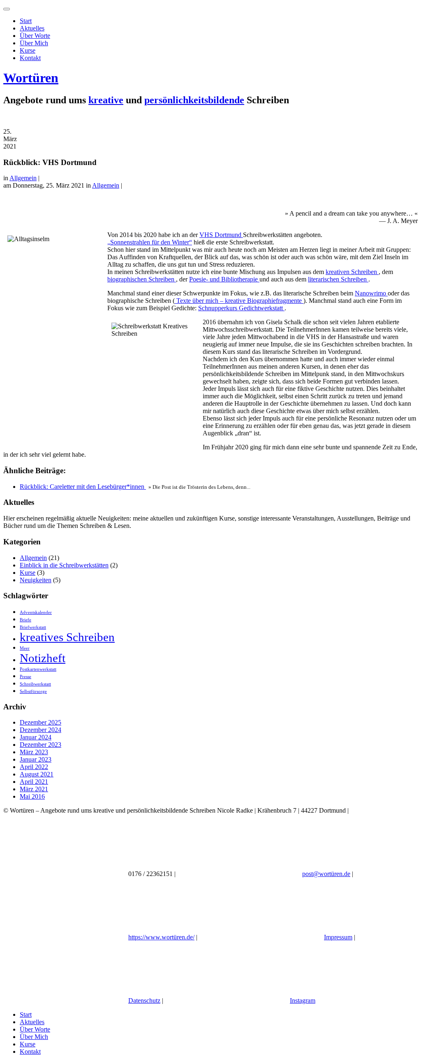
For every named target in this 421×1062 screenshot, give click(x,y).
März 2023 (34, 751)
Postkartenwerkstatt (38, 669)
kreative (105, 100)
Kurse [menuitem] (27, 1044)
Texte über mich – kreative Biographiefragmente (239, 300)
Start (26, 20)
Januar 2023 (35, 759)
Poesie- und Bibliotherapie (224, 279)
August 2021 (36, 774)
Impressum (338, 937)
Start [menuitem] (26, 1014)
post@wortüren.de (326, 873)
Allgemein (23, 177)
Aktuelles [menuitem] (32, 1021)
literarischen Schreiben (338, 279)
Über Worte (35, 35)
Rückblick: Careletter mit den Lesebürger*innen (83, 486)
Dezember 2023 (40, 744)
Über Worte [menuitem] (35, 1029)
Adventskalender (36, 612)
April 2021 (34, 781)
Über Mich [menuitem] (34, 1036)
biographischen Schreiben (141, 279)
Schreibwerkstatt (35, 684)
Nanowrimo (371, 293)
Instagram (302, 1000)
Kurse (27, 50)
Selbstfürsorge (33, 691)
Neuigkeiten (35, 579)
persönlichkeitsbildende (194, 100)
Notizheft (42, 658)
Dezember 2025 (40, 722)
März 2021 (34, 788)
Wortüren (30, 77)
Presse (25, 676)
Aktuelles (32, 28)
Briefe (25, 620)
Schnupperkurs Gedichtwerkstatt (241, 307)
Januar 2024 (35, 737)
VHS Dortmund (221, 234)
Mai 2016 (32, 796)
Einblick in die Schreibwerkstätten (64, 565)
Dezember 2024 (40, 729)
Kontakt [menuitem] (30, 1051)
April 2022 (34, 766)
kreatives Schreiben (67, 637)
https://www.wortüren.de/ (161, 937)
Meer (25, 648)
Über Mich (34, 43)
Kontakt (30, 57)
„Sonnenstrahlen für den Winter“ (149, 242)
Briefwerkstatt (33, 627)
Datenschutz (144, 1000)
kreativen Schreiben (352, 271)
